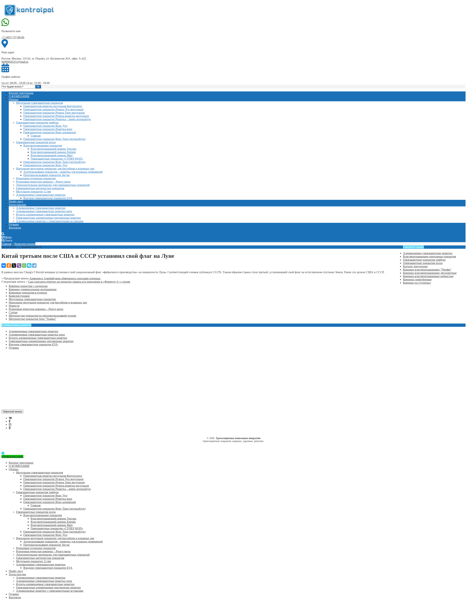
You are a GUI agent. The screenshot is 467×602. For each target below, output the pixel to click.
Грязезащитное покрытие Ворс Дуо (45, 125)
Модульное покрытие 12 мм (33, 191)
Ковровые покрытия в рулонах (28, 292)
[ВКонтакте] (3, 265)
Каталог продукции (21, 93)
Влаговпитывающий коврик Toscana (53, 148)
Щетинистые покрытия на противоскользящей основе (42, 315)
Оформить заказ (19, 357)
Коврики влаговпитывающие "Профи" (427, 269)
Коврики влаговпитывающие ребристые (428, 276)
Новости (14, 305)
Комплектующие (24, 243)
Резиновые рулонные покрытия (35, 178)
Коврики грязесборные (417, 279)
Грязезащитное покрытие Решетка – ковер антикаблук (57, 119)
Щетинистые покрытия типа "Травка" (32, 318)
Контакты (15, 227)
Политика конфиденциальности (29, 370)
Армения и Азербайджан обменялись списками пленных (65, 278)
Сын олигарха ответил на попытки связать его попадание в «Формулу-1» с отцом (79, 281)
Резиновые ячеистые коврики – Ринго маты (43, 181)
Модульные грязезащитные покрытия (39, 102)
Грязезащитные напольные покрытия (28, 9)
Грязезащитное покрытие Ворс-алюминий (49, 132)
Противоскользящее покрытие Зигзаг (46, 175)
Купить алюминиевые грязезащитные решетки (45, 214)
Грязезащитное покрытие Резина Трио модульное (54, 112)
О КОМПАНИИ (19, 96)
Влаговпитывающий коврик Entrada (53, 152)
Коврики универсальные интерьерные (33, 289)
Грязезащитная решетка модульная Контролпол (52, 106)
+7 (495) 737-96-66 (12, 37)
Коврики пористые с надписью (28, 286)
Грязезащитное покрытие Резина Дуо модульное (53, 109)
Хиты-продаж (17, 204)
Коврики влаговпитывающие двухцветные (430, 272)
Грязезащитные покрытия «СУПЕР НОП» (57, 158)
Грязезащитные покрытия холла (36, 142)
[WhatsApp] (24, 265)
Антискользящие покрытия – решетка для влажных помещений (63, 171)
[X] (14, 265)
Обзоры (13, 99)
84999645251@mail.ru (14, 61)
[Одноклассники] (9, 265)
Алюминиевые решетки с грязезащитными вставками (49, 221)
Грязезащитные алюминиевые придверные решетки (48, 217)
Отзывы (14, 224)
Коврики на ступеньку (417, 282)
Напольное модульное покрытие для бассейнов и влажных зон (55, 168)
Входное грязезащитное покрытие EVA (47, 198)
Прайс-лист (16, 201)
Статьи (13, 312)
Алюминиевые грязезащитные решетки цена (44, 211)
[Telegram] (34, 265)
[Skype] (29, 265)
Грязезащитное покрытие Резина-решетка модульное (56, 116)
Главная (35, 135)
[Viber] (19, 265)
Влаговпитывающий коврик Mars (52, 155)
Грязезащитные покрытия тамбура (37, 122)
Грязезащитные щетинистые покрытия (40, 188)
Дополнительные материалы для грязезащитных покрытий (53, 184)
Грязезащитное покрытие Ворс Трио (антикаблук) (54, 139)
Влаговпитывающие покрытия (42, 145)
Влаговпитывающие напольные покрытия (429, 256)
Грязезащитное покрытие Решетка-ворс (47, 129)
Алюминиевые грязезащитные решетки (40, 194)
